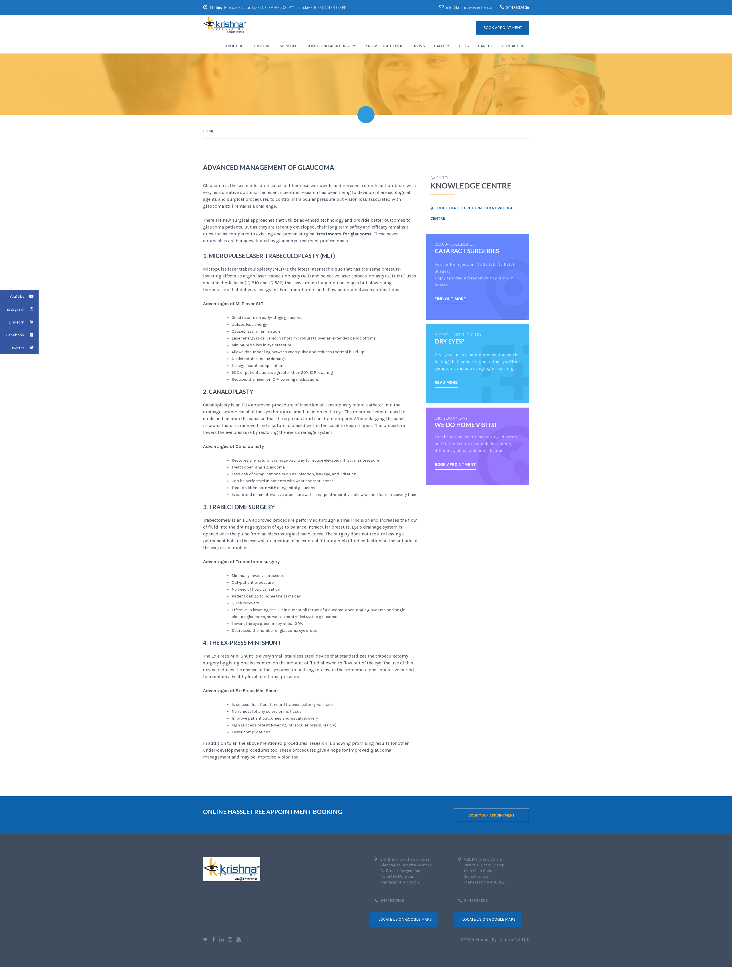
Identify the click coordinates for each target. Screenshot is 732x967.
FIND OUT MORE (450, 298)
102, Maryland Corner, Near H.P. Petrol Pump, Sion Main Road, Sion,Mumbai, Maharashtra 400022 (484, 871)
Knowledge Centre (385, 45)
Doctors (261, 45)
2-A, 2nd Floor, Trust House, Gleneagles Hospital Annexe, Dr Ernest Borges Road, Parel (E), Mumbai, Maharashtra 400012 (406, 871)
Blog (464, 45)
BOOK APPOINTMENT (455, 464)
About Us (234, 45)
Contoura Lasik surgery (331, 45)
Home (208, 131)
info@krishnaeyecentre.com (470, 7)
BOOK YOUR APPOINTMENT (491, 815)
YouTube (17, 296)
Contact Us (513, 45)
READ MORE (446, 382)
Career (485, 45)
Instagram (14, 309)
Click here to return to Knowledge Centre (471, 213)
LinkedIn (16, 322)
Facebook (15, 335)
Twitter (17, 348)
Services (288, 45)
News (419, 45)
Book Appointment (502, 27)
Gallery (442, 45)
